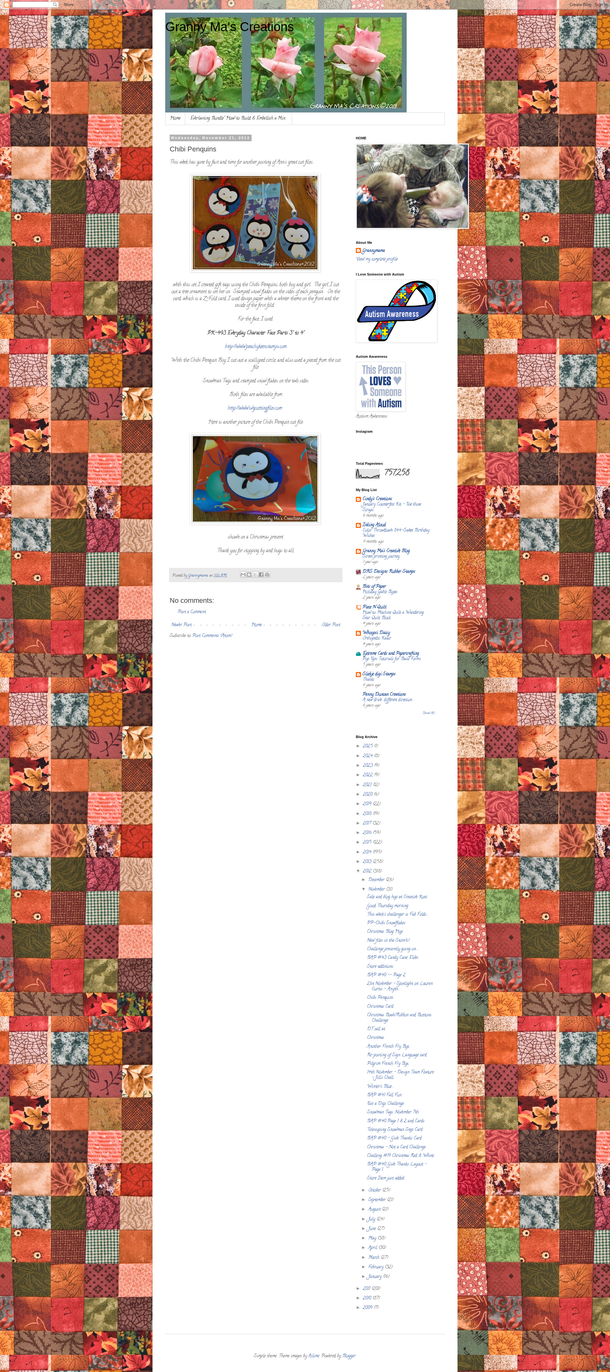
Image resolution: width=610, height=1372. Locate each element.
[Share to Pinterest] (267, 574)
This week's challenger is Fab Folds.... (398, 914)
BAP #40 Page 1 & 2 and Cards (395, 1121)
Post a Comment (192, 612)
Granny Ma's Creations (229, 27)
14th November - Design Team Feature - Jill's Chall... (400, 1075)
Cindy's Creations (377, 499)
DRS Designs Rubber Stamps (389, 572)
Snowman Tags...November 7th (393, 1112)
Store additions (380, 966)
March (374, 1258)
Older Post (331, 625)
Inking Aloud (374, 525)
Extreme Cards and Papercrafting (391, 653)
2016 (368, 833)
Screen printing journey (381, 556)
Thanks (368, 679)
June (372, 1229)
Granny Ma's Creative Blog (386, 551)
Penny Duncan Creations (384, 694)
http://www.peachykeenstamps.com (256, 347)
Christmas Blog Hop (385, 932)
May (372, 1238)
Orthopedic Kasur (377, 638)
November (377, 889)
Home (175, 118)
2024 (368, 756)
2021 (368, 785)
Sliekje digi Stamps (379, 674)
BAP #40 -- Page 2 (386, 975)
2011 (367, 1289)
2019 (368, 804)
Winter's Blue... (380, 1086)
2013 (368, 862)
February (376, 1267)
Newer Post (181, 625)
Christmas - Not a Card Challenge (396, 1147)
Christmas (375, 1038)
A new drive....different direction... (388, 700)
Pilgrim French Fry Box (387, 1064)
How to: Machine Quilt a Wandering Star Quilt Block (393, 615)
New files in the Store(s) (388, 940)
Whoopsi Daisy (376, 633)
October (375, 1190)
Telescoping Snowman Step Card (395, 1130)
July (372, 1219)
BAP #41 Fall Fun (384, 1095)
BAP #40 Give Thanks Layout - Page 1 (397, 1167)
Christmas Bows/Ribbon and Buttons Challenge (399, 1018)
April (373, 1248)
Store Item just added (385, 1178)
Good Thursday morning (387, 906)
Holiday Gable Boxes (380, 592)
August (375, 1209)
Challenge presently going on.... (392, 949)
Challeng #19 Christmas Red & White (400, 1156)
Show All (429, 713)
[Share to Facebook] (261, 574)
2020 (368, 794)
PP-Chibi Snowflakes (386, 923)
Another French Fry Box (388, 1046)
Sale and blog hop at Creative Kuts (397, 897)
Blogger (349, 1356)
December (377, 880)
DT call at (376, 1029)
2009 (368, 1308)
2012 (368, 871)
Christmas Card (380, 1006)
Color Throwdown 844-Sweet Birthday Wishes (396, 533)
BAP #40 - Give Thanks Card (394, 1138)
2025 (368, 746)
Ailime (313, 1356)
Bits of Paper (374, 586)
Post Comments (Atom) (212, 636)
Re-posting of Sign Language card (397, 1055)
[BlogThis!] (249, 574)
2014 (368, 852)
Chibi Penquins (380, 998)
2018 (368, 814)
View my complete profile (377, 259)
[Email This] (243, 574)
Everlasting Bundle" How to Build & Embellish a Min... (238, 118)
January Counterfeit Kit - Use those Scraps (392, 507)
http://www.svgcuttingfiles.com (255, 408)
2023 (368, 766)
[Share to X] (255, 574)
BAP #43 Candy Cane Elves (392, 958)
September (377, 1200)
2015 (368, 842)
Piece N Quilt (374, 607)
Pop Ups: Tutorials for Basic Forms (392, 659)
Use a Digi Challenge (385, 1104)
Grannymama (373, 251)
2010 (367, 1298)
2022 (368, 775)
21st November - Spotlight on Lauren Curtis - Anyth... (400, 987)
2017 (367, 823)
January (375, 1277)
